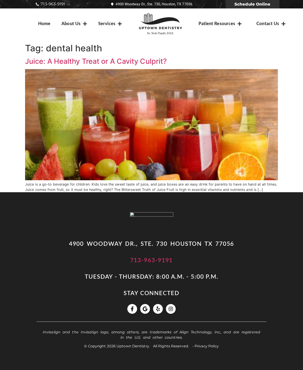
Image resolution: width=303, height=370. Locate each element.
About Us (71, 24)
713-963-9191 (151, 260)
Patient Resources (217, 24)
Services (106, 24)
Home (44, 24)
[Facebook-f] (132, 309)
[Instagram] (171, 309)
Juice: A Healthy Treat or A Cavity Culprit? (96, 61)
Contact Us (267, 24)
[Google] (145, 309)
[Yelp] (158, 309)
